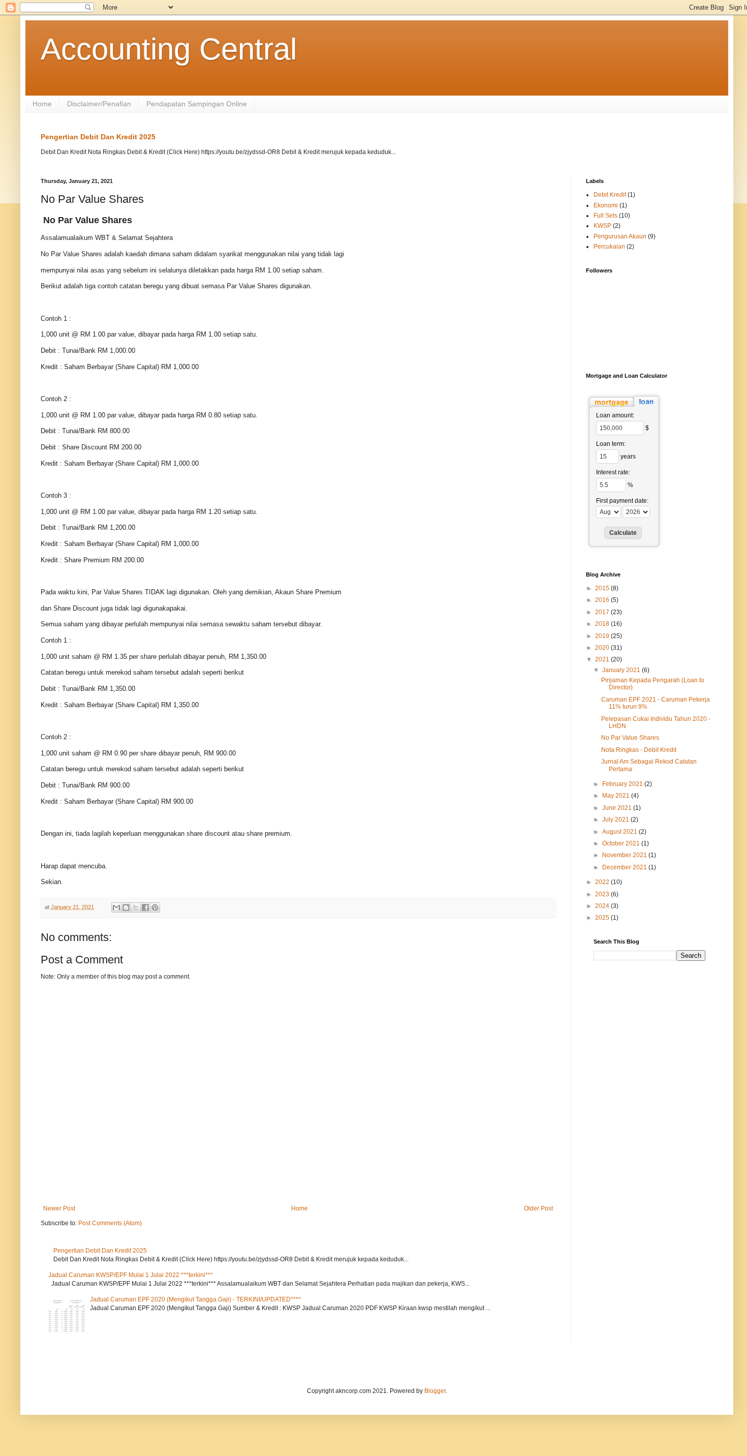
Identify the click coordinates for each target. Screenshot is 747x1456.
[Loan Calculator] (624, 407)
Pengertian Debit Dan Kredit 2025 (98, 137)
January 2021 (622, 670)
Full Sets (605, 215)
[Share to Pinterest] (155, 907)
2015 (603, 588)
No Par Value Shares (630, 737)
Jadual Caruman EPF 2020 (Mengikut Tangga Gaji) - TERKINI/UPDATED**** (195, 1299)
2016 (603, 599)
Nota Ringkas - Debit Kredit (638, 749)
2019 (603, 636)
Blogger (435, 1390)
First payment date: (622, 500)
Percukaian (609, 246)
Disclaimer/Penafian (99, 104)
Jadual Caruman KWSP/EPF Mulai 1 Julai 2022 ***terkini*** (130, 1275)
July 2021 (616, 819)
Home (42, 104)
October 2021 (621, 843)
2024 (603, 905)
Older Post (538, 1208)
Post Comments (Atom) (110, 1223)
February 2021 (623, 783)
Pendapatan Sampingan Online (196, 104)
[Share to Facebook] (145, 907)
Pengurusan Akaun (620, 236)
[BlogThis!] (126, 907)
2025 (603, 917)
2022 (603, 882)
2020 (603, 647)
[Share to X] (136, 907)
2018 (603, 623)
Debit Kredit (610, 194)
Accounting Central (169, 49)
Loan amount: (615, 415)
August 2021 (620, 831)
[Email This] (116, 907)
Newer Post (59, 1208)
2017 (603, 612)
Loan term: (611, 443)
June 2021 (617, 807)
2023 (603, 894)
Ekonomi (606, 205)
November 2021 (625, 855)
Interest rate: (613, 472)
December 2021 (625, 867)
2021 (603, 659)
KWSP (602, 225)
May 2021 (616, 795)
